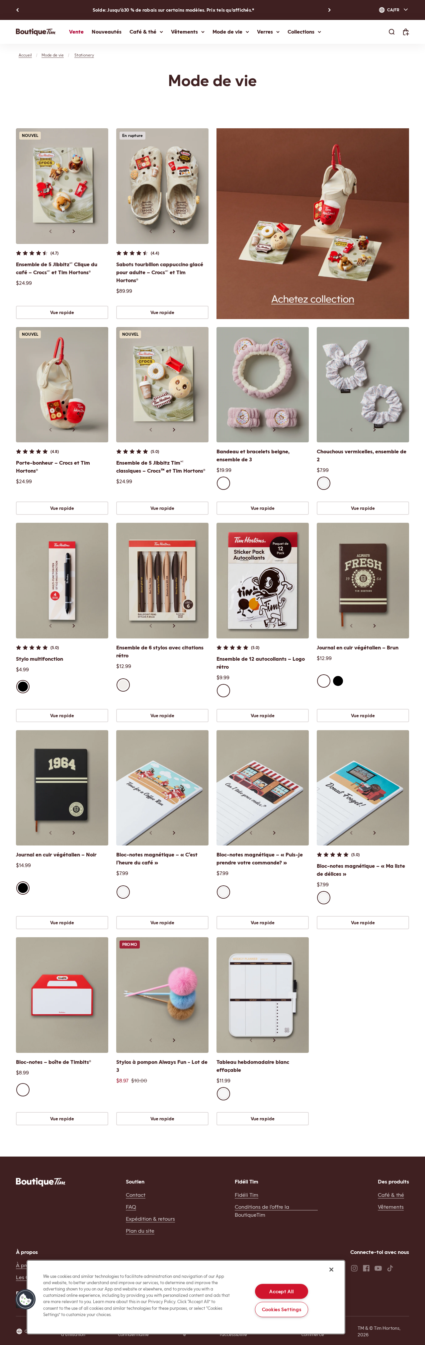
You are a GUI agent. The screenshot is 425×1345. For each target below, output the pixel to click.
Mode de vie (227, 31)
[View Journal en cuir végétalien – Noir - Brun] (37, 888)
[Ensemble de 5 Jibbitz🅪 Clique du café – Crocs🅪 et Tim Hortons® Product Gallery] (62, 186)
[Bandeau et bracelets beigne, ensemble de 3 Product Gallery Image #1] (262, 385)
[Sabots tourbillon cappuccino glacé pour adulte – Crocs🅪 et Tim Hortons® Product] (162, 186)
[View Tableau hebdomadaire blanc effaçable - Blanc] (223, 1094)
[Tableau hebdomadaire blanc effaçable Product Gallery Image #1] (262, 995)
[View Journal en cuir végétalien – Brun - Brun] (324, 681)
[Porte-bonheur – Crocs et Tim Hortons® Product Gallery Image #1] (62, 385)
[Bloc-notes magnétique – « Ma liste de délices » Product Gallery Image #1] (363, 788)
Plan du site (140, 1230)
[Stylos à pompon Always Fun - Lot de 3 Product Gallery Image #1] (162, 995)
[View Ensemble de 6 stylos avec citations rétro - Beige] (123, 685)
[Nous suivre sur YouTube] (378, 1268)
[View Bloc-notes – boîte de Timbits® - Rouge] (23, 1090)
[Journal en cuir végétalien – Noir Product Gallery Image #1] (62, 788)
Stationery (84, 55)
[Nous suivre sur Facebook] (366, 1268)
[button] (25, 1299)
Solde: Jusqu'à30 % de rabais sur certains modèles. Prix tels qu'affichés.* (174, 10)
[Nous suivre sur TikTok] (390, 1268)
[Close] (331, 1269)
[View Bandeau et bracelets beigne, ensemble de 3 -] (223, 483)
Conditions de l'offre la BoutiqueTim (262, 1210)
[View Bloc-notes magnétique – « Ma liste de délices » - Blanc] (324, 898)
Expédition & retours (150, 1218)
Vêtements (184, 31)
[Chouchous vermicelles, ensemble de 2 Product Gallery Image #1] (363, 385)
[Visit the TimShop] (41, 1182)
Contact (135, 1194)
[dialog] (394, 10)
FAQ (131, 1206)
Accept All (281, 1291)
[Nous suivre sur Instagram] (354, 1268)
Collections (301, 31)
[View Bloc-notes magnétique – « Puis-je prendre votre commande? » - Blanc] (223, 892)
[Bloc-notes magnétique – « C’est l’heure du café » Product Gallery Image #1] (162, 788)
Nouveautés (107, 31)
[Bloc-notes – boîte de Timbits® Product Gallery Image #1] (62, 995)
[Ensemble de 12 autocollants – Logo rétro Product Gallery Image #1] (262, 580)
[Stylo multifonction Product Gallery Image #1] (62, 580)
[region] (186, 1297)
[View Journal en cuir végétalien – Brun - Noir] (338, 681)
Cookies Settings (281, 1309)
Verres (265, 31)
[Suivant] (329, 10)
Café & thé (142, 31)
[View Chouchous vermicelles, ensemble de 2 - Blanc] (324, 483)
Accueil (25, 55)
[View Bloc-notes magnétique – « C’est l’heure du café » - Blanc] (123, 892)
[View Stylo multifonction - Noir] (23, 687)
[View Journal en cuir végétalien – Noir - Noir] (23, 888)
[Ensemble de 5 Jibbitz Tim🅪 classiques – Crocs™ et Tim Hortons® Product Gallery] (162, 385)
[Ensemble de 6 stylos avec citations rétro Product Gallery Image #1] (162, 580)
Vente (76, 31)
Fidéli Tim (246, 1194)
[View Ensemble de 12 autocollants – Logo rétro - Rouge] (223, 691)
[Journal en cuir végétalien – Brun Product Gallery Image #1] (363, 580)
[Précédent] (17, 10)
